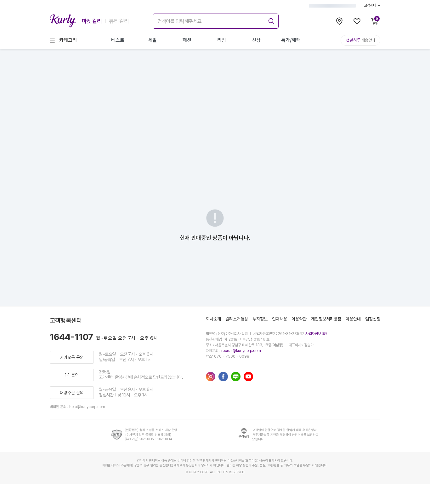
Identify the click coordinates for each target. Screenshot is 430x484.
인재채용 (279, 318)
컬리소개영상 (236, 318)
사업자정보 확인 (316, 333)
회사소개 (213, 318)
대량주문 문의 (72, 392)
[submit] (270, 20)
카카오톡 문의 (72, 357)
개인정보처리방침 (326, 318)
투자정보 (260, 318)
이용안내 (353, 318)
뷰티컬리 (119, 21)
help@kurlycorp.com (87, 407)
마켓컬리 (92, 21)
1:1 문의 (72, 374)
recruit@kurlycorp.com (241, 351)
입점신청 (372, 318)
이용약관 (299, 318)
